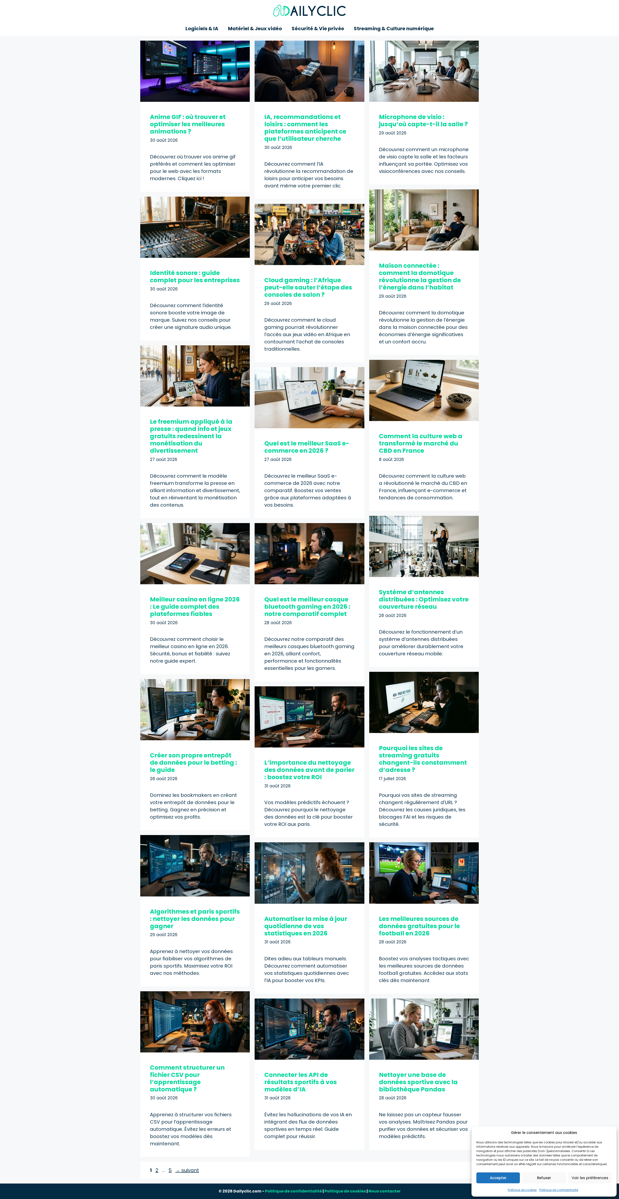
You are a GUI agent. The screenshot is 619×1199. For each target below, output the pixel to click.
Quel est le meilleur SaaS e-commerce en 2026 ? (306, 447)
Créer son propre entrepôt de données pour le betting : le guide (193, 762)
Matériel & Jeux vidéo (255, 28)
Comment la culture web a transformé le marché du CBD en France (420, 443)
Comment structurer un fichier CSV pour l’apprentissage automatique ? (187, 1078)
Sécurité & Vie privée (318, 28)
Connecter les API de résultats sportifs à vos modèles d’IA (300, 1082)
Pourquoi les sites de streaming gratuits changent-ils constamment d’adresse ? (423, 759)
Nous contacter (384, 1191)
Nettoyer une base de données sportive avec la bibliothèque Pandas (418, 1082)
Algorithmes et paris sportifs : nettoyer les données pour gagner (195, 918)
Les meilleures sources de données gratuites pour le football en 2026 (419, 926)
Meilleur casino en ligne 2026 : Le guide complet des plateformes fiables (195, 606)
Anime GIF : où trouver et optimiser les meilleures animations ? (188, 124)
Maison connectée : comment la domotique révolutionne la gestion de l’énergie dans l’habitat (420, 276)
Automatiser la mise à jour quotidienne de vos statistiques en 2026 (305, 926)
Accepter (498, 1177)
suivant (187, 1170)
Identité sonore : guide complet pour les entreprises (195, 276)
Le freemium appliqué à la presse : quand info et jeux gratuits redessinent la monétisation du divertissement (191, 436)
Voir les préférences (590, 1177)
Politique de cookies (522, 1190)
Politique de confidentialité (558, 1190)
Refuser (544, 1177)
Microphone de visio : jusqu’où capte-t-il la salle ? (423, 120)
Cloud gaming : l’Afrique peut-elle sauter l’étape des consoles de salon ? (308, 287)
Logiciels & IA (201, 28)
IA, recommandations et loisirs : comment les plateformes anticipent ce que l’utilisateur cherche (305, 128)
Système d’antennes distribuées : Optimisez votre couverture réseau (424, 599)
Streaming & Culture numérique (394, 28)
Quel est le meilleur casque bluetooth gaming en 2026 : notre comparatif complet (307, 606)
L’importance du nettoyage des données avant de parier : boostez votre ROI (309, 769)
